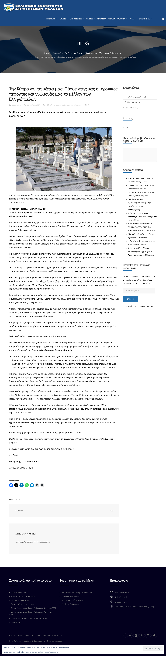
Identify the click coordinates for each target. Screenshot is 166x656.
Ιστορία (17, 499)
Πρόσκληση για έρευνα (20, 600)
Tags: (11, 499)
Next (112, 511)
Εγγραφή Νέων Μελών (70, 596)
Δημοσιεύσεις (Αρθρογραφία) (65, 53)
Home (46, 53)
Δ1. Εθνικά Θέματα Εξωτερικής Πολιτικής (100, 53)
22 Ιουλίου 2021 (33, 104)
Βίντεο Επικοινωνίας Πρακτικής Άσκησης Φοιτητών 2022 (30, 613)
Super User (16, 104)
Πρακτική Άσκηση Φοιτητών (22, 604)
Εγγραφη (130, 299)
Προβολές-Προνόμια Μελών (73, 600)
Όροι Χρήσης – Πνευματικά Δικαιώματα (27, 640)
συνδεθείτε (44, 541)
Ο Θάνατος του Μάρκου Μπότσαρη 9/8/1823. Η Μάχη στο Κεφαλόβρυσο (142, 216)
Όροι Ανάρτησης (131, 107)
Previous (18, 511)
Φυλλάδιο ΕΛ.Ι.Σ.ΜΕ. (18, 592)
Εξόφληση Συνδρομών (70, 604)
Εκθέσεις (128, 127)
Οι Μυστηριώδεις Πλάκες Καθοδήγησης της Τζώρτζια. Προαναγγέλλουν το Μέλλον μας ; (142, 251)
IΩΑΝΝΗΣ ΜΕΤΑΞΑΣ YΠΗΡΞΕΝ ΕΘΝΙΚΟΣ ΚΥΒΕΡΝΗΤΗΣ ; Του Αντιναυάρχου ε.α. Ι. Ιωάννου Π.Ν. (141, 227)
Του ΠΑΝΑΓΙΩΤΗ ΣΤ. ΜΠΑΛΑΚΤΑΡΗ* (27, 209)
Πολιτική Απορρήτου (56, 640)
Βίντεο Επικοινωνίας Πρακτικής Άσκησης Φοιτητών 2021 (33, 608)
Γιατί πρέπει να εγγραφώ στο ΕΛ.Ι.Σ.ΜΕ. (77, 592)
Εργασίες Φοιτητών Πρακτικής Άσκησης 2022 (29, 618)
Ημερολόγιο (15, 622)
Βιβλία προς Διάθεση (133, 102)
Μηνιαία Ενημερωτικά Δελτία (23, 596)
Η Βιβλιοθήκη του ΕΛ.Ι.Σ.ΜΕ (135, 97)
